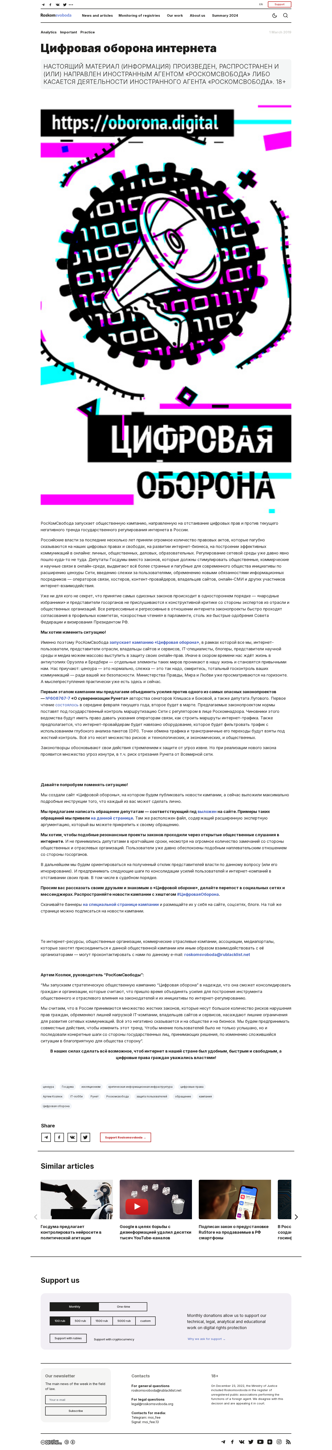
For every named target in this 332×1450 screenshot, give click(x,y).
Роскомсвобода (117, 1096)
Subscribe (76, 1411)
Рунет (94, 1096)
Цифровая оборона (56, 1106)
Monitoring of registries (139, 15)
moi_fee (154, 1417)
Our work (175, 15)
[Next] (295, 1216)
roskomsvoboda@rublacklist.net (217, 954)
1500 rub (102, 1321)
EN (261, 4)
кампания (205, 1096)
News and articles (97, 15)
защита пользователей (152, 1096)
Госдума (68, 1086)
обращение (183, 1096)
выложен (207, 811)
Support (280, 4)
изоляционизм (91, 1086)
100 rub (60, 1321)
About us (197, 15)
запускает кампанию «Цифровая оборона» (154, 642)
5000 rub (124, 1321)
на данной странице (112, 818)
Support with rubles (68, 1338)
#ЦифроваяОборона (198, 894)
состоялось (67, 704)
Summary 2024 (225, 15)
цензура (48, 1086)
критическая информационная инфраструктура (140, 1086)
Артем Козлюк (52, 1096)
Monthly (74, 1306)
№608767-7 (58, 698)
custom (145, 1321)
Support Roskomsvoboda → (125, 1137)
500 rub (80, 1321)
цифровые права (191, 1086)
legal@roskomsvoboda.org (152, 1404)
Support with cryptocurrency (114, 1339)
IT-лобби (76, 1096)
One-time (123, 1306)
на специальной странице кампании (121, 904)
